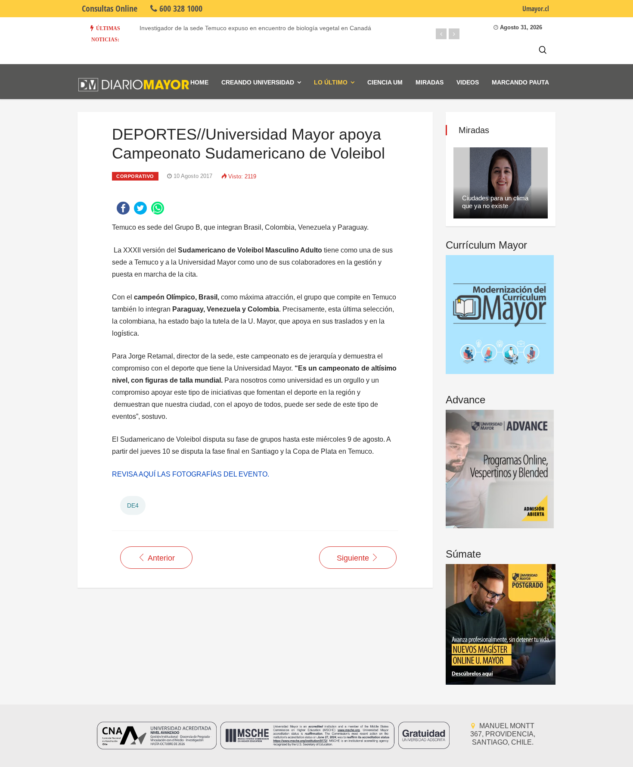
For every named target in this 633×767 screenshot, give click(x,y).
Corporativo (135, 176)
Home (199, 82)
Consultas (109, 8)
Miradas (430, 82)
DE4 (133, 505)
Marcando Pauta (520, 82)
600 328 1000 (179, 8)
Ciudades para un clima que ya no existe (495, 201)
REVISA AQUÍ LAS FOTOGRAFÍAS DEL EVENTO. (190, 474)
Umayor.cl (535, 8)
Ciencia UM (385, 82)
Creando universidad (257, 82)
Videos (467, 82)
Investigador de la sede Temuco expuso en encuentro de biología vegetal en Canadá (255, 28)
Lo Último (331, 82)
